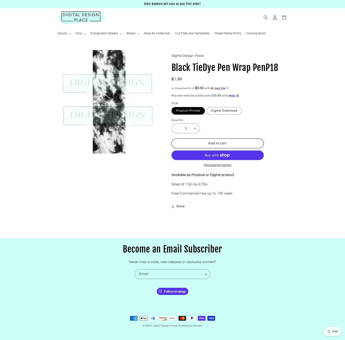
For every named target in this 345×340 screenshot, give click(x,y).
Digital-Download (224, 110)
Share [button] (180, 206)
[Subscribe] (205, 274)
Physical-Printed (188, 110)
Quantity (177, 120)
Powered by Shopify (190, 326)
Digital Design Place (165, 326)
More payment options (217, 165)
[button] (64, 33)
